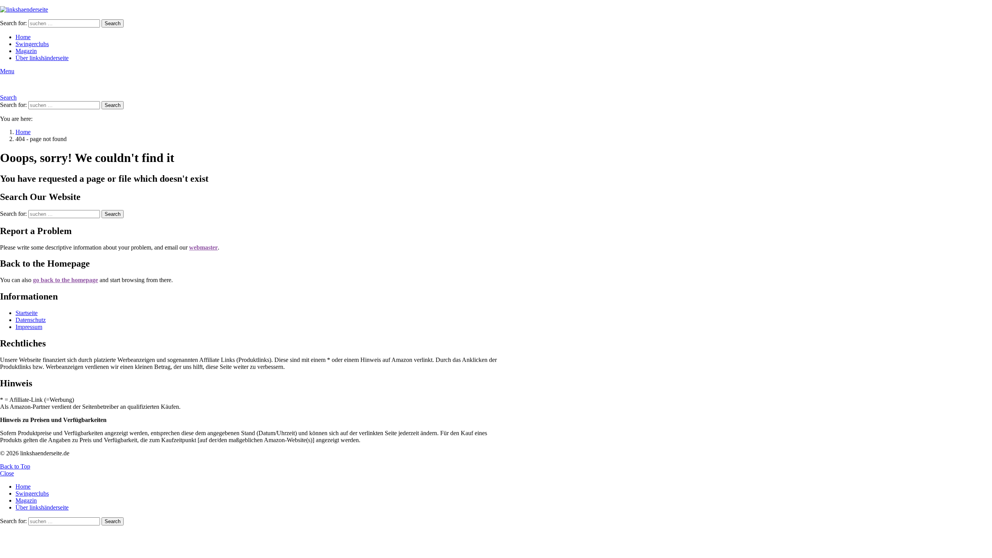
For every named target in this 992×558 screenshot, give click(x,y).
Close (7, 473)
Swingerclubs (32, 44)
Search (113, 23)
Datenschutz (31, 320)
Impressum (29, 327)
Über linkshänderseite (42, 58)
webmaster (203, 247)
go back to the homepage (65, 280)
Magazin (26, 51)
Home (23, 37)
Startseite (27, 313)
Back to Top (15, 466)
